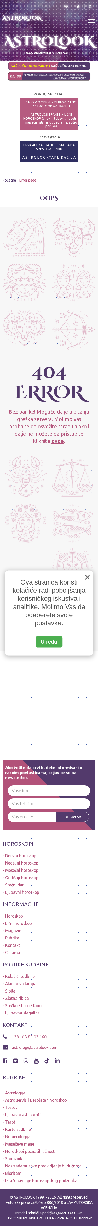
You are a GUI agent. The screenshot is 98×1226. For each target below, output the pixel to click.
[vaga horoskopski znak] (72, 475)
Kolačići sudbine (20, 976)
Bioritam (13, 1173)
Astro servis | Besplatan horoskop (36, 1100)
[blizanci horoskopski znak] (73, 283)
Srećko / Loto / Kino (23, 1005)
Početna (9, 180)
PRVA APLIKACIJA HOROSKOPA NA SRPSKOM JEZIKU (49, 147)
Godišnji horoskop (21, 877)
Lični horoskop (18, 923)
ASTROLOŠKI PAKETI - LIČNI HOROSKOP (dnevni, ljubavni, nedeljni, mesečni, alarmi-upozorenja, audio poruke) (51, 120)
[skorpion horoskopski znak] (26, 475)
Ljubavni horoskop (22, 892)
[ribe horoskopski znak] (72, 522)
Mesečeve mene (19, 1144)
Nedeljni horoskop (21, 863)
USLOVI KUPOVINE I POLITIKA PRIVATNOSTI (42, 1218)
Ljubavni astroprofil (23, 1114)
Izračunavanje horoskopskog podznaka (41, 1180)
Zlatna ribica (17, 998)
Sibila (10, 991)
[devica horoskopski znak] (25, 522)
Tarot (10, 1122)
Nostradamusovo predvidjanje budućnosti (43, 1166)
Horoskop (14, 916)
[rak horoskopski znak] (24, 283)
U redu (49, 642)
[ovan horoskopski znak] (24, 329)
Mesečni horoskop (21, 870)
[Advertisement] (49, 700)
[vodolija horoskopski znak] (24, 237)
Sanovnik (13, 1158)
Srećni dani (15, 885)
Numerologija (17, 1136)
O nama (12, 952)
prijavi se (73, 816)
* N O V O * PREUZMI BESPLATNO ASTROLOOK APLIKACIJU (51, 104)
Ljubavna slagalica (22, 1013)
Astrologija (15, 1092)
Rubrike (12, 938)
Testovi (12, 1107)
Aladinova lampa (21, 983)
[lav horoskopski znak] (72, 568)
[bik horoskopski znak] (73, 237)
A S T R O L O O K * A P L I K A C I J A (49, 157)
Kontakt (12, 945)
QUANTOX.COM (69, 1213)
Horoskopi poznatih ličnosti (30, 1151)
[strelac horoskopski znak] (73, 329)
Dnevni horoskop (20, 855)
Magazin (13, 930)
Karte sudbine (18, 1129)
